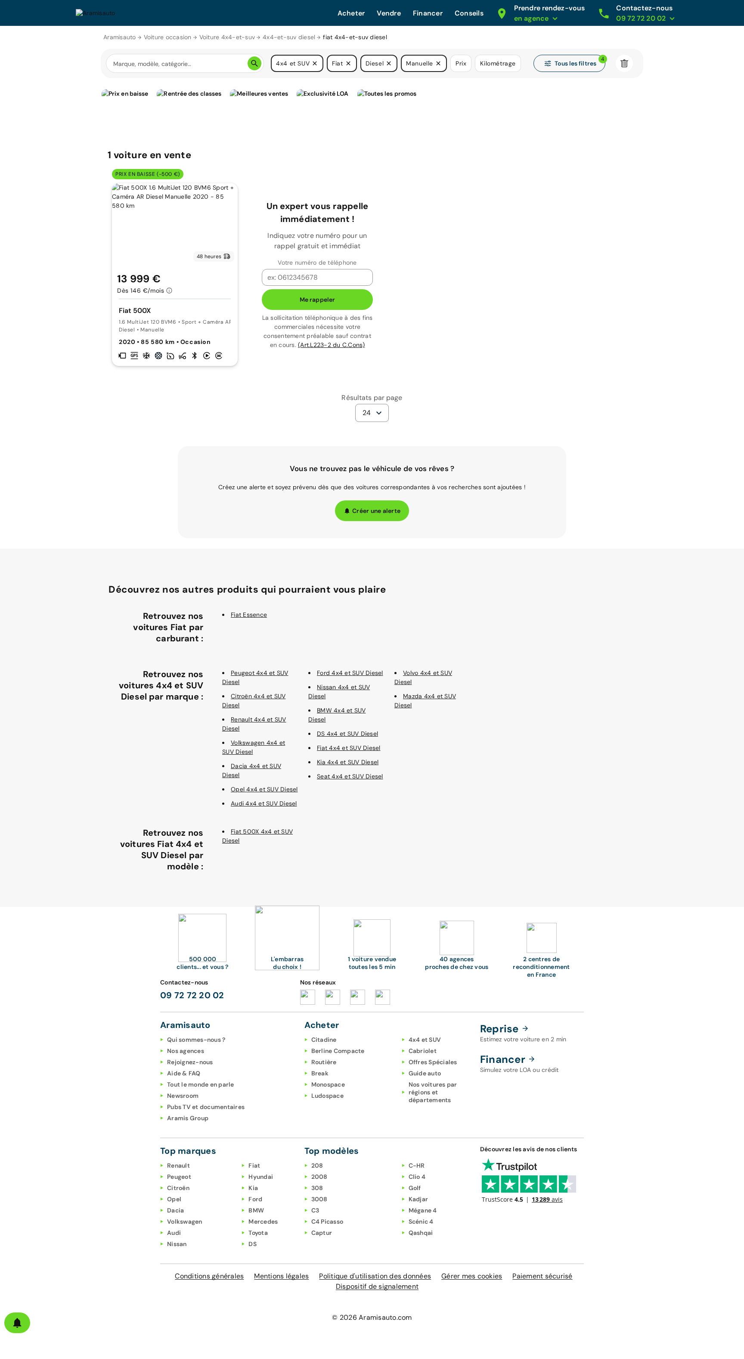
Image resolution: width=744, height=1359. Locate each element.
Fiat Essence (249, 615)
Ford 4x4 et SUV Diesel (350, 673)
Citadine (324, 1039)
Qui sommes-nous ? (196, 1039)
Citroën (178, 1188)
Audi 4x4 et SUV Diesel (264, 803)
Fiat (254, 1165)
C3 (315, 1210)
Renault (178, 1165)
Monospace (328, 1084)
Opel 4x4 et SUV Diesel (264, 789)
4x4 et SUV (425, 1039)
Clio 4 (417, 1177)
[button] (314, 63)
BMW (256, 1210)
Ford (255, 1199)
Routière (324, 1062)
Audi (174, 1233)
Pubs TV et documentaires (206, 1107)
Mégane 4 (423, 1210)
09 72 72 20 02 (192, 995)
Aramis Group (187, 1118)
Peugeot (179, 1177)
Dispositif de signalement (377, 1286)
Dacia (175, 1210)
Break (320, 1073)
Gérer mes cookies (471, 1276)
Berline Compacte (338, 1051)
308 (317, 1188)
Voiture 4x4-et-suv (227, 37)
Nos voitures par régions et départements (433, 1092)
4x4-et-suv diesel (289, 37)
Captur (321, 1233)
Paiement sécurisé (542, 1276)
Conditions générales (209, 1276)
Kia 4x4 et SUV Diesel (347, 762)
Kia (253, 1188)
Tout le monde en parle (200, 1084)
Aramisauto (119, 37)
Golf (415, 1188)
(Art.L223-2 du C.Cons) (331, 345)
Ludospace (327, 1096)
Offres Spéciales (433, 1062)
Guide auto (425, 1073)
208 (317, 1165)
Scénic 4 (421, 1221)
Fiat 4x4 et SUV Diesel (349, 748)
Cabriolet (423, 1051)
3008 (319, 1199)
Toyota (258, 1233)
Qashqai (421, 1233)
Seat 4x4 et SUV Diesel (350, 776)
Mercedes (263, 1221)
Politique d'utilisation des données (375, 1276)
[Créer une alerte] (17, 1322)
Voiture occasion (168, 37)
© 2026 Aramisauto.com (372, 1317)
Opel (174, 1199)
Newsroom (182, 1096)
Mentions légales (281, 1276)
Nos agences (185, 1051)
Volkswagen (184, 1221)
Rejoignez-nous (190, 1062)
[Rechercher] (254, 63)
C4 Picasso (327, 1221)
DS (252, 1244)
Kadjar (418, 1199)
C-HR (417, 1165)
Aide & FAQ (184, 1073)
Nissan (177, 1244)
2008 (319, 1177)
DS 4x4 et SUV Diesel (347, 733)
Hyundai (260, 1177)
